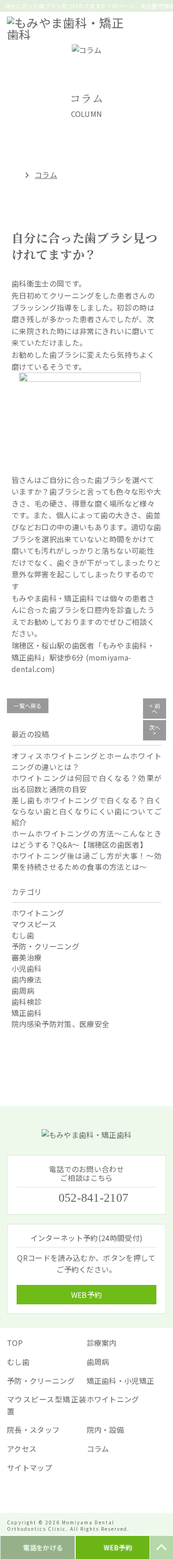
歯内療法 (27, 979)
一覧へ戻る (27, 705)
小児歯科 (27, 968)
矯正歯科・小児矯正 (121, 1380)
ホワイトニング (38, 912)
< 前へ (154, 708)
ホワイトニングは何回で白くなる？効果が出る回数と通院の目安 (86, 783)
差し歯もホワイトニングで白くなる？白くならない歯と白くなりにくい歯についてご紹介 (86, 811)
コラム (98, 1448)
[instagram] (100, 1494)
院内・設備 (106, 1429)
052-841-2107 (94, 1198)
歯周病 (23, 990)
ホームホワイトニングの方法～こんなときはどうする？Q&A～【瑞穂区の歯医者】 (86, 839)
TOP (15, 1342)
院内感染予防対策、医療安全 (60, 1023)
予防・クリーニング (45, 946)
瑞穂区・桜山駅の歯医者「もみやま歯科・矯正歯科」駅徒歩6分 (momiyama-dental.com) (83, 657)
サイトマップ (29, 1467)
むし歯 (23, 935)
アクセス (21, 1448)
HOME (11, 175)
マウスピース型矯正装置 (47, 1405)
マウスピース (34, 923)
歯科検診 (27, 1001)
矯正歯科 (27, 1012)
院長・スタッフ (33, 1429)
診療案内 (102, 1342)
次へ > (155, 730)
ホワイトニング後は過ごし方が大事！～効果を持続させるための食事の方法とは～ (86, 861)
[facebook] (73, 1494)
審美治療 (27, 957)
